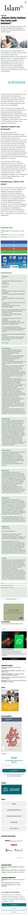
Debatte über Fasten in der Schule (12, 236)
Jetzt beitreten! (14, 658)
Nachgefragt (14, 822)
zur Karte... (4, 753)
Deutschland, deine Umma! (14, 816)
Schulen (17, 623)
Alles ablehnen (14, 912)
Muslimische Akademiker (14, 810)
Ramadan (12, 623)
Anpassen (14, 908)
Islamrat (7, 623)
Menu (25, 2)
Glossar (14, 803)
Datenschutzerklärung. (16, 776)
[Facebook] (14, 242)
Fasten (3, 623)
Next (21, 849)
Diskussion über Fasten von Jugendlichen (13, 234)
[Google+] (14, 248)
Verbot (21, 623)
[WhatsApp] (14, 252)
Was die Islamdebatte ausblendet (10, 882)
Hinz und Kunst (14, 828)
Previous (6, 849)
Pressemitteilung (5, 71)
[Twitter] (14, 245)
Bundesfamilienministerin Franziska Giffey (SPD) (14, 56)
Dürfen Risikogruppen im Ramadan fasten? (12, 231)
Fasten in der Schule (10, 189)
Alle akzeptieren (14, 904)
